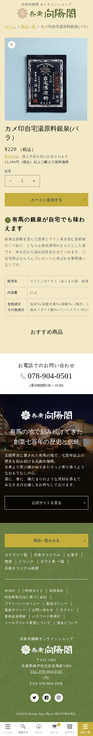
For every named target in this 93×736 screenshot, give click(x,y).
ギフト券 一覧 (52, 561)
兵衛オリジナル (47, 555)
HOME (10, 591)
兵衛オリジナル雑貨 (22, 568)
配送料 (10, 156)
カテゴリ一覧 (16, 555)
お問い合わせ (43, 610)
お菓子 (72, 555)
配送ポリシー (57, 603)
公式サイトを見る (47, 503)
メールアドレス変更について (28, 623)
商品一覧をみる (46, 540)
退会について (67, 623)
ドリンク (26, 561)
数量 (8, 171)
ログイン (67, 610)
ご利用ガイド (32, 591)
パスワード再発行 (46, 616)
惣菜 (8, 561)
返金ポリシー (15, 610)
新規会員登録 (15, 616)
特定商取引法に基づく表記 (26, 597)
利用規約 (56, 591)
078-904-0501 (50, 376)
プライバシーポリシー (22, 603)
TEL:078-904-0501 (46, 672)
